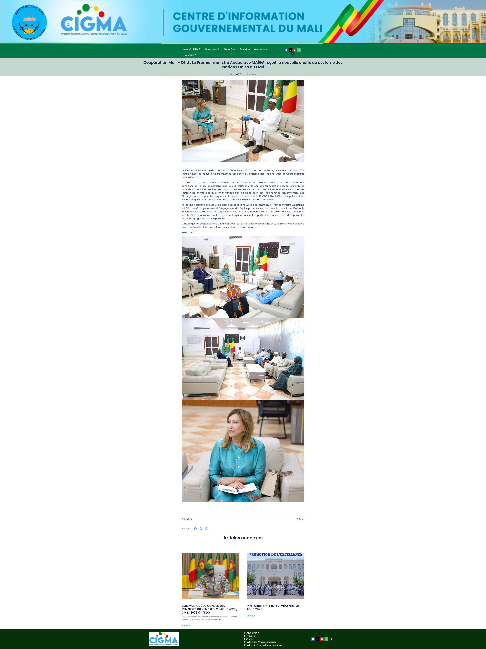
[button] (195, 528)
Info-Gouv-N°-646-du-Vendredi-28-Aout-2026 (274, 607)
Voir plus (186, 625)
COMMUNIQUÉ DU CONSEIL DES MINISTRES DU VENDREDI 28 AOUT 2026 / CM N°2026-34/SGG (210, 609)
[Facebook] (286, 50)
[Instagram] (292, 53)
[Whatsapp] (299, 50)
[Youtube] (294, 50)
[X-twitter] (290, 50)
